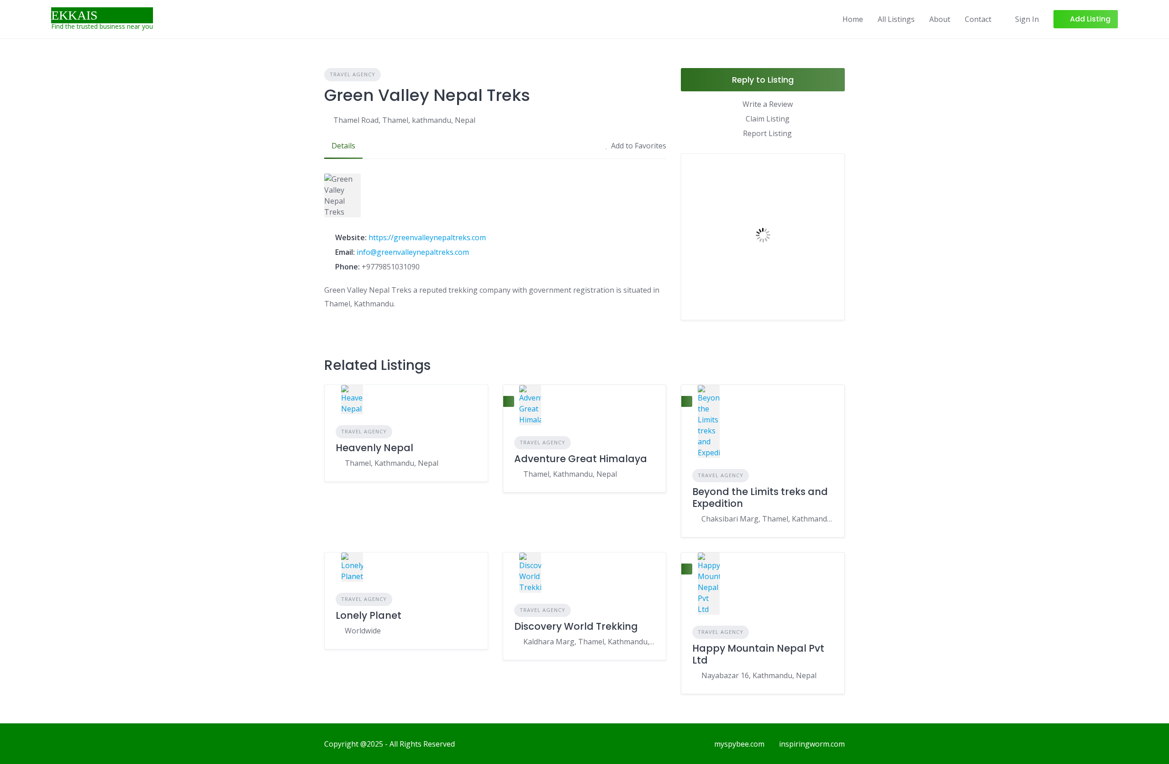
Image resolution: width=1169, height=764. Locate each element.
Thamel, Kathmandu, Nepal (391, 463)
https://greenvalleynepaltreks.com (427, 237)
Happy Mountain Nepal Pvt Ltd (758, 654)
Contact (978, 19)
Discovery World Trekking (576, 626)
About (939, 19)
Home (853, 19)
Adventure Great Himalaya (580, 458)
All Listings (896, 19)
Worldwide (363, 631)
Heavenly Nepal (374, 447)
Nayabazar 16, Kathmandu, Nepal (758, 675)
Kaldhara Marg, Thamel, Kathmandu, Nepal (589, 642)
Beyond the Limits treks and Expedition (760, 497)
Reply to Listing (763, 79)
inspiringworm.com (812, 744)
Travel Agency (352, 74)
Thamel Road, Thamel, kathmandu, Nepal (404, 120)
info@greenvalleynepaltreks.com (413, 252)
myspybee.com (739, 744)
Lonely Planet (368, 615)
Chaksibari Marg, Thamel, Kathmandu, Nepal (767, 519)
